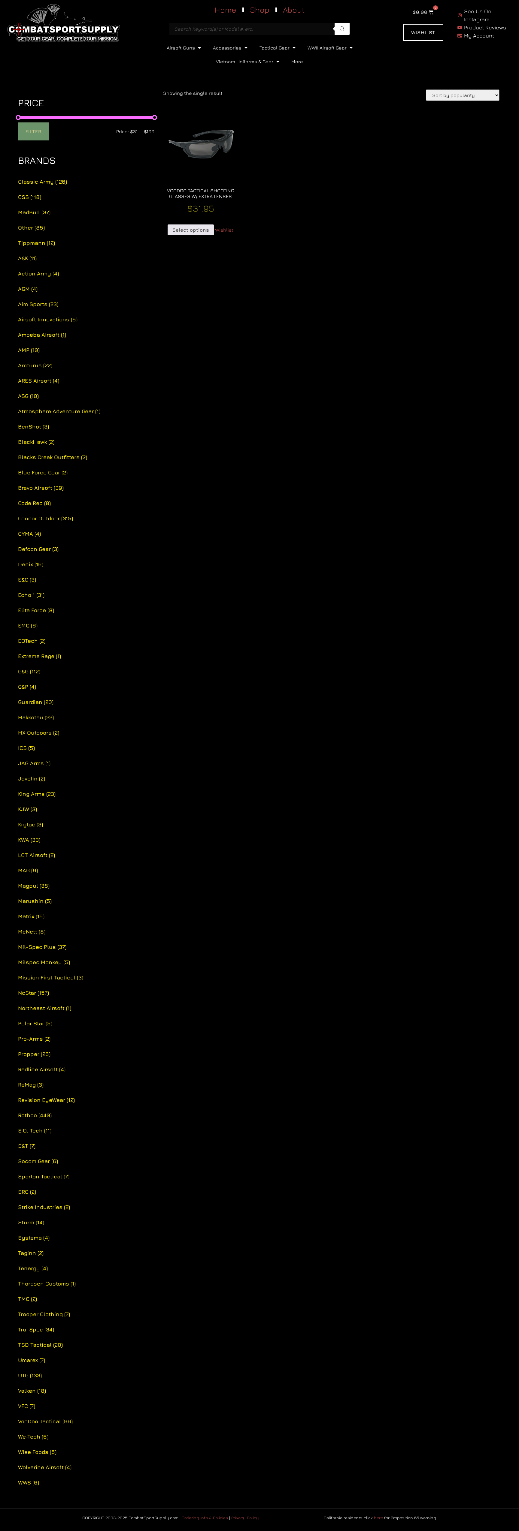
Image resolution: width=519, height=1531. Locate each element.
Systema (34, 1238)
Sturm (31, 1222)
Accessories (227, 47)
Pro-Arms (34, 1039)
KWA (29, 840)
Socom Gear (38, 1161)
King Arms (37, 794)
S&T (26, 1146)
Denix (30, 564)
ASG (28, 396)
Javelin (31, 778)
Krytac (30, 824)
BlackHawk (36, 442)
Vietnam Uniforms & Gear (244, 61)
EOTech (31, 641)
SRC (27, 1192)
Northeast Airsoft (44, 1008)
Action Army (38, 273)
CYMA (29, 534)
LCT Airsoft (36, 855)
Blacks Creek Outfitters (52, 457)
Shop (259, 9)
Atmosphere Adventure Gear (59, 411)
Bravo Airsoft (41, 488)
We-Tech (33, 1436)
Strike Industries (44, 1207)
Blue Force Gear (43, 472)
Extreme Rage (39, 656)
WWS (28, 1482)
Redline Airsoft (41, 1069)
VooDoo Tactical (45, 1421)
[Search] (342, 29)
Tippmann (36, 243)
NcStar (33, 993)
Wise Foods (37, 1452)
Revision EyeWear (46, 1100)
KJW (27, 809)
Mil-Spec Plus (42, 947)
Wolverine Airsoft (44, 1467)
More (297, 61)
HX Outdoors (38, 732)
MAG (28, 870)
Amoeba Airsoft (42, 335)
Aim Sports (38, 304)
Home (225, 9)
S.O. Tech (34, 1130)
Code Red (34, 503)
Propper (34, 1054)
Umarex (31, 1360)
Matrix (31, 916)
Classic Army (42, 182)
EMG (28, 625)
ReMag (31, 1084)
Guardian (35, 702)
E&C (27, 579)
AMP (29, 350)
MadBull (34, 212)
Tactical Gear (275, 47)
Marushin (35, 901)
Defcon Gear (38, 549)
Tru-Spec (36, 1329)
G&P (27, 687)
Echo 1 (31, 595)
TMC (27, 1299)
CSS (29, 197)
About (294, 9)
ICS (26, 748)
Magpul (34, 886)
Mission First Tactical (50, 977)
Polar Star (35, 1023)
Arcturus (35, 365)
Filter (33, 131)
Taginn (31, 1253)
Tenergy (33, 1268)
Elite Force (36, 610)
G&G (29, 671)
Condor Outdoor (45, 518)
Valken (32, 1391)
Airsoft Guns (181, 47)
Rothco (35, 1115)
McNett (31, 931)
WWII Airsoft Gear (327, 47)
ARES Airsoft (38, 380)
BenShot (33, 426)
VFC (26, 1406)
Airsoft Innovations (47, 319)
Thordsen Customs (47, 1283)
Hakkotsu (36, 717)
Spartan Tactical (43, 1176)
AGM (28, 289)
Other (31, 227)
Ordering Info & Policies (205, 1517)
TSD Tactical (40, 1345)
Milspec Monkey (44, 962)
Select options (190, 230)
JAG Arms (34, 763)
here (378, 1517)
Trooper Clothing (44, 1314)
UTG (30, 1375)
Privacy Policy (245, 1517)
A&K (27, 258)
